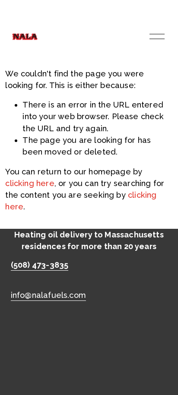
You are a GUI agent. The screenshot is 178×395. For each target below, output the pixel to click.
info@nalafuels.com (48, 295)
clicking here (29, 183)
